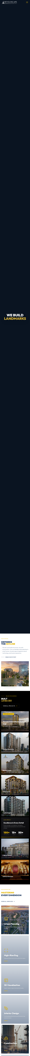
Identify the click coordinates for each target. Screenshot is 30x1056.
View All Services (7, 901)
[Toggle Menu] (27, 2)
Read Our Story (11, 657)
